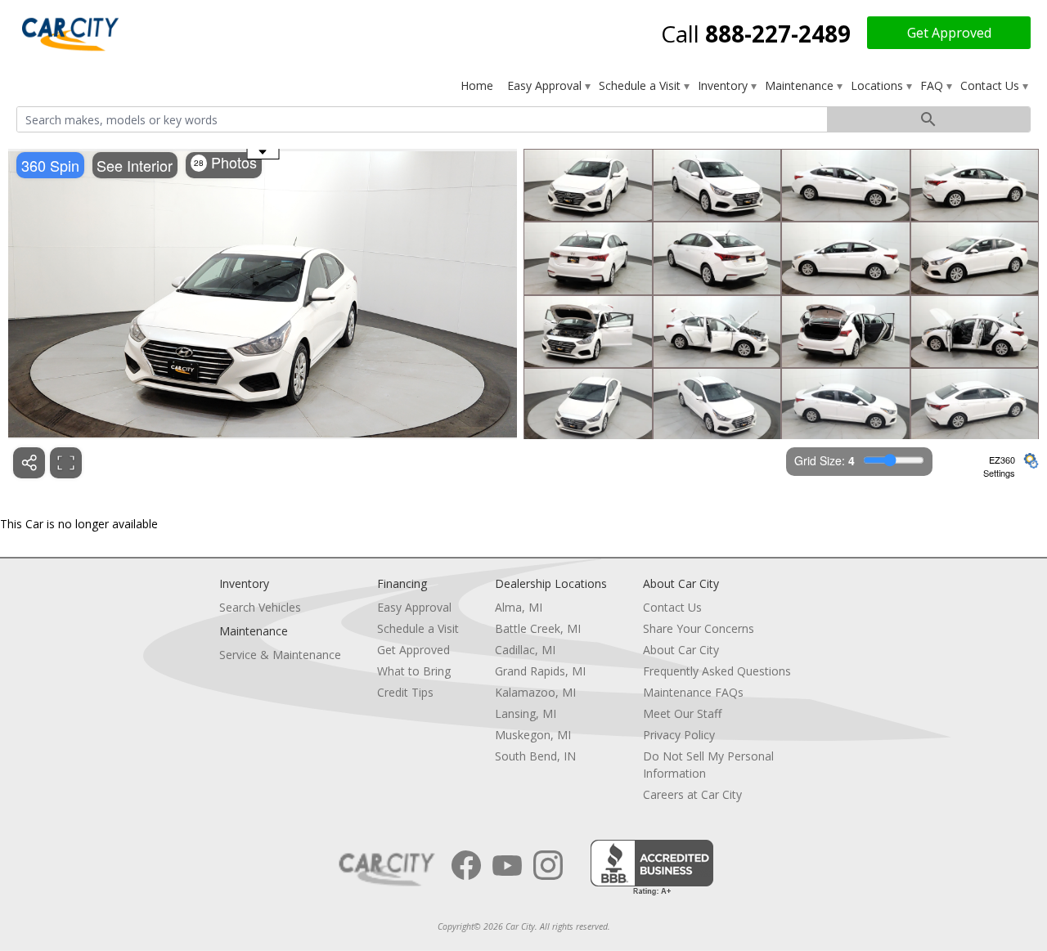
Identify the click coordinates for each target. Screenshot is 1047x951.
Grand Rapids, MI (540, 671)
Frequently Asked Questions (717, 671)
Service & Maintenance (280, 654)
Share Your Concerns (698, 628)
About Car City (681, 649)
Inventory (724, 85)
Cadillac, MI (525, 649)
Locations (878, 85)
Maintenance (801, 85)
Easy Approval (546, 85)
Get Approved (949, 33)
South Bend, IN (535, 756)
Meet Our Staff (682, 713)
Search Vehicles (260, 607)
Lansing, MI (525, 713)
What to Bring (414, 671)
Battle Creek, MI (538, 628)
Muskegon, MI (533, 734)
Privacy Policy (679, 734)
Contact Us (991, 85)
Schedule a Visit (641, 85)
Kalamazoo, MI (535, 692)
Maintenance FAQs (693, 692)
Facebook (466, 865)
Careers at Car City (692, 794)
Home (477, 85)
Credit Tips (405, 692)
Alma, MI (518, 607)
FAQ (933, 85)
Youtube (507, 865)
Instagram (548, 865)
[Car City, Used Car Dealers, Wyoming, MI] (652, 868)
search (928, 119)
